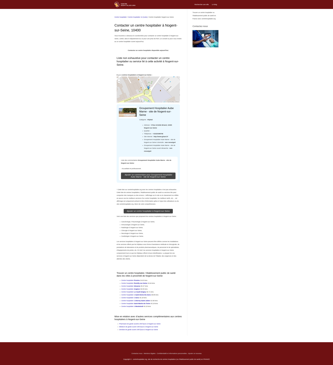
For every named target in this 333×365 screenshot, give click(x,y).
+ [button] (119, 79)
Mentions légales (149, 353)
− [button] (119, 81)
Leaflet (164, 101)
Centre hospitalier (120, 17)
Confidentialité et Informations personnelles (172, 353)
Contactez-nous (136, 353)
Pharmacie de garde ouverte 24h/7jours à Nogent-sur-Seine (140, 324)
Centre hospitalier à (136, 295)
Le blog (214, 4)
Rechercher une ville (202, 4)
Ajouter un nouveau (195, 353)
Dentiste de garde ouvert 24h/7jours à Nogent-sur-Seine (138, 329)
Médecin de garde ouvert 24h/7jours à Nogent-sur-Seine (138, 327)
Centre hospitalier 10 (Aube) (138, 17)
